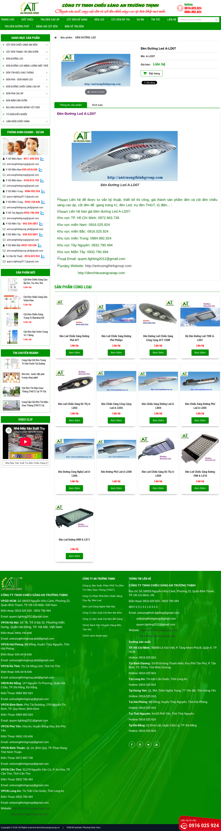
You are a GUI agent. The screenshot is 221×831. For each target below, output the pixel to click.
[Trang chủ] (55, 37)
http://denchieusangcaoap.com (31, 808)
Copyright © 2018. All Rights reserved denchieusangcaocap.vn (30, 827)
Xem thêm (74, 352)
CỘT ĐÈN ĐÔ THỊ (120, 19)
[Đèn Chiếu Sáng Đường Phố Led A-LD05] (200, 381)
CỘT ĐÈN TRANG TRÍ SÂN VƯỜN (22, 51)
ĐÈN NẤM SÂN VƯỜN (16, 100)
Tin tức (155, 19)
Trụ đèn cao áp (50, 19)
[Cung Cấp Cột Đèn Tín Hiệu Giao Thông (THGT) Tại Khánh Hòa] (11, 391)
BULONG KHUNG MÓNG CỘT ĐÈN (23, 107)
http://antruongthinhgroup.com (108, 266)
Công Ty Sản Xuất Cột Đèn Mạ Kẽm (102, 612)
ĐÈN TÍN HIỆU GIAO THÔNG (20, 72)
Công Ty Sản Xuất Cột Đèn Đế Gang (103, 619)
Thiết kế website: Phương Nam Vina (83, 827)
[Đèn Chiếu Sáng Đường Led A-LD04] (158, 381)
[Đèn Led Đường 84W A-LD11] (74, 516)
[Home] (110, 7)
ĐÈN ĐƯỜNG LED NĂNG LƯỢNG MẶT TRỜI (27, 65)
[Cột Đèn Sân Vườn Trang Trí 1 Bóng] (12, 319)
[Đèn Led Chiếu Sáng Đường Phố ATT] (74, 313)
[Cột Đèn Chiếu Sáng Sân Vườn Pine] (12, 284)
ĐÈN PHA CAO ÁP (14, 93)
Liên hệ (171, 19)
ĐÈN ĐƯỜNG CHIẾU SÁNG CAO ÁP (23, 86)
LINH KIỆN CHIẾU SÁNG (18, 121)
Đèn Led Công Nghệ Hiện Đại (99, 606)
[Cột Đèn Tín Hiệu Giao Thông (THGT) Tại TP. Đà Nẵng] (11, 377)
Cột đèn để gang (77, 19)
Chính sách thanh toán (95, 635)
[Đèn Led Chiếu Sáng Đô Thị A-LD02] (74, 381)
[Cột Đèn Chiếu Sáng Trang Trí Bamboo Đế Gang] (12, 302)
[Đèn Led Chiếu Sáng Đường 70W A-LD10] (200, 449)
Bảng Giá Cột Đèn (47, 26)
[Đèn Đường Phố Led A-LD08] (116, 449)
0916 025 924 (204, 825)
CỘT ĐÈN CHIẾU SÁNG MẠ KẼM (21, 44)
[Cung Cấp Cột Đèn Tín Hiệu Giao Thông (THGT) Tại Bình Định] (11, 405)
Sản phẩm (66, 37)
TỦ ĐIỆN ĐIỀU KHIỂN (16, 114)
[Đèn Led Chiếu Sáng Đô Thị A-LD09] (158, 449)
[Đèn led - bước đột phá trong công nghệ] (11, 363)
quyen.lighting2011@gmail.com (23, 196)
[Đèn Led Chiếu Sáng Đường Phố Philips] (116, 313)
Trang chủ (7, 19)
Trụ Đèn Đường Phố (16, 26)
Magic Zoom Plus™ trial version (76, 48)
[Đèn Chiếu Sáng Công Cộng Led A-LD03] (116, 381)
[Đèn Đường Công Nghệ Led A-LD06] (74, 449)
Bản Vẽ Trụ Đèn (74, 26)
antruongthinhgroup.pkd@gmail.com (25, 207)
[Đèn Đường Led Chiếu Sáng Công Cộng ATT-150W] (158, 313)
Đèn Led (99, 19)
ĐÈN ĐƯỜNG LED (14, 58)
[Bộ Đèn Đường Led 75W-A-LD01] (200, 313)
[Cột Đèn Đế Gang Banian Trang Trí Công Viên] (12, 336)
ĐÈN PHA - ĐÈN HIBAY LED (19, 79)
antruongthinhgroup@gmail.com (23, 164)
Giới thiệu (27, 19)
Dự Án (140, 19)
